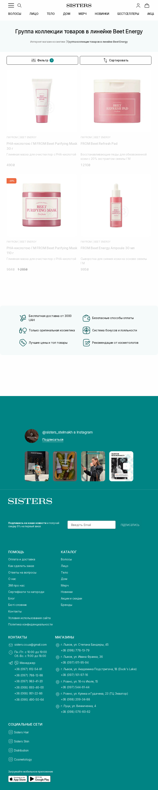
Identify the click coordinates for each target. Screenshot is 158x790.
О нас (12, 579)
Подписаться (52, 439)
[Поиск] (19, 5)
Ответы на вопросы (22, 572)
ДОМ (66, 13)
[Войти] (138, 5)
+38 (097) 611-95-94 (75, 662)
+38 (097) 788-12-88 (28, 675)
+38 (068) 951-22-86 (28, 693)
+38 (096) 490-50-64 (29, 699)
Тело (64, 572)
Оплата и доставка (21, 559)
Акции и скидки (71, 598)
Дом (64, 579)
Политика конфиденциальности (30, 624)
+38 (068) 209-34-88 (75, 699)
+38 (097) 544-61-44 (75, 687)
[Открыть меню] (11, 5)
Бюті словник (17, 605)
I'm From (12, 137)
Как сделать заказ (21, 566)
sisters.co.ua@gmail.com (30, 644)
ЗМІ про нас (16, 585)
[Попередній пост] (31, 466)
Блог (11, 598)
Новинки (67, 592)
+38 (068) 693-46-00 (29, 687)
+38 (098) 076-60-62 (75, 711)
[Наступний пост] (126, 466)
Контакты (15, 611)
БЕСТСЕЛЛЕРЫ (128, 13)
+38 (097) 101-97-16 (74, 675)
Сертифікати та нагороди (26, 592)
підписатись (130, 525)
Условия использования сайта (29, 618)
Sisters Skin (21, 741)
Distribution (21, 750)
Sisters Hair (21, 732)
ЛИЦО (33, 13)
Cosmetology (23, 759)
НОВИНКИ (102, 13)
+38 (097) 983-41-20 (28, 681)
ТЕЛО (51, 13)
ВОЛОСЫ (14, 13)
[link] (147, 5)
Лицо (64, 566)
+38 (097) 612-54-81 (28, 669)
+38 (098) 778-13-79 (75, 650)
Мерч (65, 585)
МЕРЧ (83, 13)
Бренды (66, 605)
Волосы (66, 559)
